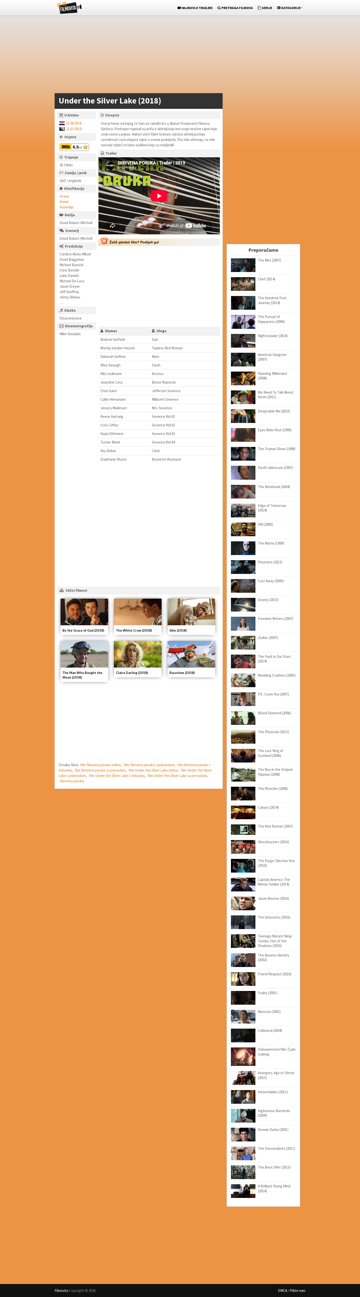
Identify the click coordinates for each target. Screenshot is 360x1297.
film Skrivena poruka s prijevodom (149, 764)
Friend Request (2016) (274, 974)
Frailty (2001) (267, 992)
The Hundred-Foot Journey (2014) (272, 300)
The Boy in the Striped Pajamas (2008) (275, 772)
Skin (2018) (178, 630)
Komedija (66, 207)
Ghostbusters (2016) (273, 842)
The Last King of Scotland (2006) (270, 753)
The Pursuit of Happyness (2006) (271, 319)
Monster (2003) (269, 1011)
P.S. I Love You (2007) (273, 694)
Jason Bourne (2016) (273, 898)
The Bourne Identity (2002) (273, 957)
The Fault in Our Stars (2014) (274, 659)
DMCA (282, 1290)
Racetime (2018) (182, 673)
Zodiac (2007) (268, 637)
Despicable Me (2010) (274, 411)
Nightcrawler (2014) (273, 335)
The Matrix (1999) (271, 543)
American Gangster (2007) (272, 357)
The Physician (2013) (273, 731)
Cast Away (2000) (271, 581)
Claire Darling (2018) (132, 673)
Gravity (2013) (268, 599)
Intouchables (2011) (273, 1092)
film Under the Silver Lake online (153, 770)
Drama (64, 196)
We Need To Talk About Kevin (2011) (275, 394)
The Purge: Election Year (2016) (276, 863)
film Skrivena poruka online (100, 764)
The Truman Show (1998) (276, 448)
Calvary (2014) (268, 807)
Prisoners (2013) (270, 562)
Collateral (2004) (270, 1030)
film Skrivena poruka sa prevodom (100, 770)
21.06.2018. (74, 123)
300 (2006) (265, 524)
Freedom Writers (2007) (275, 618)
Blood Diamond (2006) (274, 713)
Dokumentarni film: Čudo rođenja (277, 1052)
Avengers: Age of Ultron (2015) (276, 1075)
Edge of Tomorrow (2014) (272, 508)
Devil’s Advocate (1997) (275, 467)
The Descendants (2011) (276, 1148)
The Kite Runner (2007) (275, 826)
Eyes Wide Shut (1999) (274, 430)
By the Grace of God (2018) (83, 630)
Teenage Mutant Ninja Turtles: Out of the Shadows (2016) (275, 941)
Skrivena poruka (72, 781)
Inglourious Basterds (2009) (274, 1113)
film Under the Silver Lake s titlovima (116, 775)
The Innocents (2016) (274, 917)
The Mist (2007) (269, 260)
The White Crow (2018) (134, 630)
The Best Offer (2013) (274, 1167)
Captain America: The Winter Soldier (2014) (274, 882)
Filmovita (61, 1290)
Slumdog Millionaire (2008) (272, 376)
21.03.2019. (74, 128)
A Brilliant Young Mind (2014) (274, 1188)
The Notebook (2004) (274, 486)
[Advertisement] (177, 55)
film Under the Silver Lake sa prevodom (177, 775)
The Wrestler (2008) (273, 788)
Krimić (64, 201)
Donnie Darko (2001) (273, 1129)
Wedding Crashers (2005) (277, 675)
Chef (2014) (266, 279)
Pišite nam (297, 1290)
